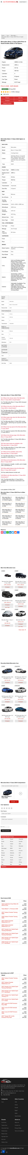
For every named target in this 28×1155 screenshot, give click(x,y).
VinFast (11, 850)
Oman (16, 1104)
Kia (2, 843)
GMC (20, 843)
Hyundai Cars (4, 1136)
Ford (2, 839)
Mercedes (13, 35)
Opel (20, 864)
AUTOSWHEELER (10, 2)
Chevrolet (21, 839)
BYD (20, 852)
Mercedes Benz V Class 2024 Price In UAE (7, 505)
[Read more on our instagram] (6, 1152)
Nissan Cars (4, 1133)
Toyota (11, 839)
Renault (3, 852)
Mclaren (3, 855)
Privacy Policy (18, 1128)
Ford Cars (3, 1122)
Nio (2, 857)
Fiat (2, 862)
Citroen (2, 859)
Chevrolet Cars (5, 1128)
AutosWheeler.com (14, 1148)
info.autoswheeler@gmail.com (9, 1093)
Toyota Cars (4, 1125)
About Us (17, 1122)
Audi (20, 848)
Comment (3, 816)
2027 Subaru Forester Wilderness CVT (7, 921)
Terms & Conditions (19, 1130)
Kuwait (16, 1107)
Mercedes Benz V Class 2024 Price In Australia (7, 511)
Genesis (12, 855)
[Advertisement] (14, 19)
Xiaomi (11, 859)
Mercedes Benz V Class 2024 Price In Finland (20, 511)
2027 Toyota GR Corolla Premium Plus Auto (8, 1016)
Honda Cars (4, 1130)
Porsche (20, 850)
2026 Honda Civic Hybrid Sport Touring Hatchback (10, 934)
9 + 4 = (3, 826)
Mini (11, 864)
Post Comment (6, 830)
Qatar (16, 1113)
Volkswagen (3, 848)
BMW (11, 848)
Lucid (20, 859)
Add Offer (20, 97)
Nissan (11, 841)
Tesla (11, 846)
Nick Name (4, 811)
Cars (7, 35)
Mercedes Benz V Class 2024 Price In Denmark (7, 517)
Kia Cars (3, 1139)
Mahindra (12, 852)
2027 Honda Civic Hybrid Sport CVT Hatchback (10, 938)
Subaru (11, 843)
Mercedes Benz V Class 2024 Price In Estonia (20, 517)
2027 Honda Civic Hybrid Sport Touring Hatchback (10, 930)
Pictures (7, 97)
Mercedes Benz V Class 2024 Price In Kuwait (20, 499)
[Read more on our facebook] (1, 1152)
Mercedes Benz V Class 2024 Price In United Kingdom (7, 499)
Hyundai (20, 841)
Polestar (20, 857)
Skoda (11, 857)
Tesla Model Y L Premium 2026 (10, 908)
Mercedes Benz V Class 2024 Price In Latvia (20, 523)
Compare (7, 100)
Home (2, 35)
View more (22, 629)
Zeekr (11, 862)
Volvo (2, 850)
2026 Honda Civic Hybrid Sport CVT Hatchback (10, 942)
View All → (4, 866)
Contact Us (17, 1125)
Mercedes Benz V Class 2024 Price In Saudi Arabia (20, 505)
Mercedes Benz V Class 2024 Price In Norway (7, 523)
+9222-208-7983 (6, 1094)
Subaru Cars (4, 1142)
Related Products (7, 103)
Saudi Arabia (18, 1116)
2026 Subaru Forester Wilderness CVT (7, 925)
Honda (2, 841)
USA (16, 1102)
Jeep (2, 846)
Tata (2, 864)
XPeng (20, 862)
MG (19, 855)
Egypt (16, 1110)
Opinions (21, 100)
